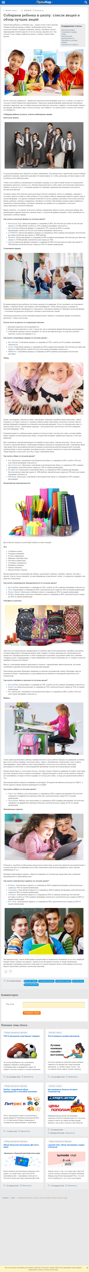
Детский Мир (13, 228)
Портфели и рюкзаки (69, 40)
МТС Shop (12, 902)
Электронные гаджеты (69, 45)
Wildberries (12, 352)
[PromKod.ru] (45, 2)
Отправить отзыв (31, 1013)
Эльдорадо (12, 890)
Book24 (11, 594)
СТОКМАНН (13, 233)
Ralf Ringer (12, 477)
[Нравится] (5, 971)
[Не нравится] (10, 971)
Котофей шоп (13, 470)
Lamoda (11, 242)
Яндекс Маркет (14, 592)
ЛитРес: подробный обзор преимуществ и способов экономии (20, 1091)
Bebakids (11, 237)
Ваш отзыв (10, 1004)
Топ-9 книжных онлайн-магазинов (63, 1036)
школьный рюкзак (31, 984)
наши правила (77, 1268)
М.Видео (11, 885)
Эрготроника (13, 801)
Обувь (63, 34)
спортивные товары (63, 981)
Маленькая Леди (15, 223)
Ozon (10, 590)
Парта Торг (12, 794)
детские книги (78, 981)
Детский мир (13, 342)
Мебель (64, 42)
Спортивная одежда (69, 32)
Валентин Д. (39, 10)
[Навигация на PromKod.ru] (3, 2)
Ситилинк (12, 895)
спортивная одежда (46, 981)
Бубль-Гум (12, 687)
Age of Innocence (14, 465)
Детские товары (30, 981)
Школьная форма (68, 30)
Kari (9, 460)
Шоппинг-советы (11, 10)
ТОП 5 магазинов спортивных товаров (21, 1036)
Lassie (10, 347)
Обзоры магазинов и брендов (15, 1033)
